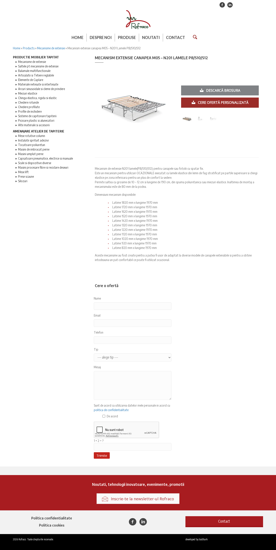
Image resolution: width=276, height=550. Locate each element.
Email (97, 315)
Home (77, 37)
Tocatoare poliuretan (31, 145)
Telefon (98, 332)
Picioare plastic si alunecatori (36, 120)
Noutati (151, 37)
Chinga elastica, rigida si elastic (37, 98)
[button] (224, 521)
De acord (112, 416)
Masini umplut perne (30, 154)
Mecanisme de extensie (51, 48)
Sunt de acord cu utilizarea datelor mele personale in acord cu (132, 407)
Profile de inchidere (30, 111)
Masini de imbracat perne (33, 149)
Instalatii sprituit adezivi (33, 140)
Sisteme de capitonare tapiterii (37, 116)
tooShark (203, 539)
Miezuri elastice (27, 93)
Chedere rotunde (28, 102)
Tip (96, 349)
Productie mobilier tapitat (36, 57)
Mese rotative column (31, 136)
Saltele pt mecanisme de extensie (38, 66)
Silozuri (22, 181)
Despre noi (101, 37)
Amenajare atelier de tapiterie (38, 131)
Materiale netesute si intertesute (38, 84)
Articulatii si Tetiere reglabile (36, 75)
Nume (97, 298)
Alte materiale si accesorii (34, 125)
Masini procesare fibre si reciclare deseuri (43, 167)
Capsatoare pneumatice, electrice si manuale (45, 158)
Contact (175, 37)
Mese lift (23, 172)
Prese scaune (26, 176)
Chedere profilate (29, 107)
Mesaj (97, 367)
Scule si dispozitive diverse (34, 163)
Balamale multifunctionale (34, 71)
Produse (127, 37)
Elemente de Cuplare (30, 80)
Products (28, 48)
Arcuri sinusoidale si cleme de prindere (41, 89)
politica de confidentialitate (111, 410)
